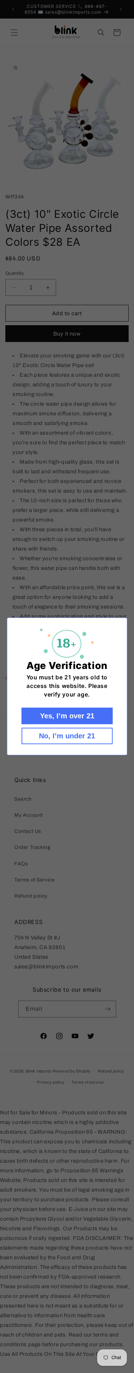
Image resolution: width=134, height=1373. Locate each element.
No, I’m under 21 (67, 736)
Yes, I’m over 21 (67, 716)
